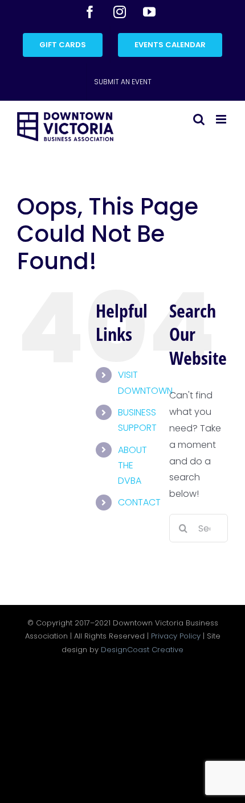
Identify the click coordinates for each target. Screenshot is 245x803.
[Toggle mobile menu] (222, 119)
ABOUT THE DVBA (132, 465)
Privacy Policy (176, 636)
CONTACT (139, 502)
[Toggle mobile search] (199, 119)
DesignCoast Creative (142, 649)
